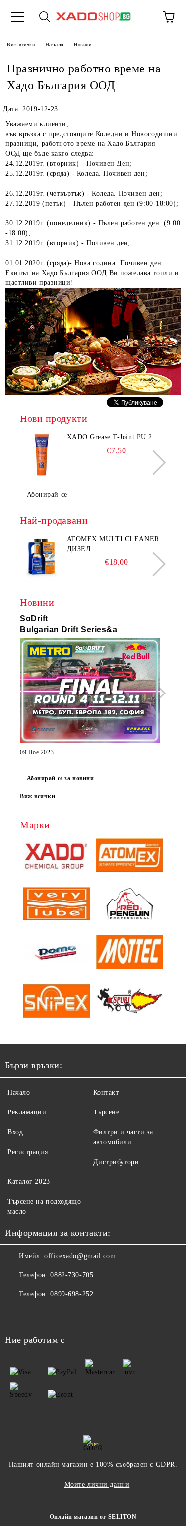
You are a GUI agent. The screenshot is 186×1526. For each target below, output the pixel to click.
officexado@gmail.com (80, 1256)
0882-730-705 (71, 1275)
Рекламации (27, 1112)
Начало (54, 44)
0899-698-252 (71, 1294)
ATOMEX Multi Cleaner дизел (113, 544)
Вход (15, 1132)
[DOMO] (56, 953)
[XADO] (56, 856)
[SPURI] (130, 1002)
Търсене (106, 1112)
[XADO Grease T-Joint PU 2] (42, 454)
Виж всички (21, 44)
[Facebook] (18, 1314)
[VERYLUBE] (56, 905)
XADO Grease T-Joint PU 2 (109, 437)
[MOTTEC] (130, 953)
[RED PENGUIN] (130, 905)
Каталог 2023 (28, 1181)
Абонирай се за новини (60, 778)
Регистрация (27, 1152)
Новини (82, 44)
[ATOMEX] (130, 856)
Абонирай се (47, 494)
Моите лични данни (97, 1484)
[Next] (153, 462)
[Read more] (90, 692)
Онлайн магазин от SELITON (93, 1516)
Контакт (106, 1092)
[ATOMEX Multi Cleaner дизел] (42, 556)
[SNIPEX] (56, 1002)
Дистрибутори (116, 1162)
